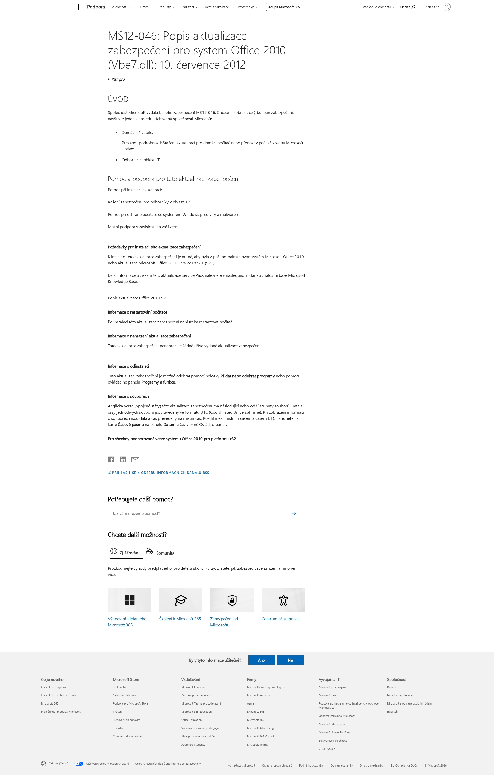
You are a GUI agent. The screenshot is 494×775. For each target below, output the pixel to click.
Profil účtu (119, 687)
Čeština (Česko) (58, 763)
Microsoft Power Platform (334, 732)
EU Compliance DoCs (404, 765)
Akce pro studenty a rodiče (198, 736)
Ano (261, 660)
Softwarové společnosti (333, 740)
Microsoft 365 (121, 7)
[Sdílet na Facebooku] (111, 458)
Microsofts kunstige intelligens (266, 687)
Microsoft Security (258, 695)
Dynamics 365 (255, 712)
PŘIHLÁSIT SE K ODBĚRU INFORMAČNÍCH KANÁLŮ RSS (160, 472)
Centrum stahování (125, 695)
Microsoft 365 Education (196, 712)
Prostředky (246, 7)
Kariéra (391, 687)
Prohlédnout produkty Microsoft (61, 712)
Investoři (392, 712)
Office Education (191, 720)
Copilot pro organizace (55, 687)
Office (144, 7)
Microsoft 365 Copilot (260, 736)
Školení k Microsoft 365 (180, 618)
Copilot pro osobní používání (59, 695)
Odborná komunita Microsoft (337, 716)
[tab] (126, 552)
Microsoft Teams (257, 744)
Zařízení (188, 7)
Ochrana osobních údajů (277, 765)
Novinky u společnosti (400, 695)
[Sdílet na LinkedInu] (121, 458)
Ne (290, 660)
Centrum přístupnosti (281, 618)
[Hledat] (293, 513)
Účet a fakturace (217, 7)
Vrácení (117, 712)
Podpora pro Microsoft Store (130, 703)
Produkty (164, 7)
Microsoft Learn (328, 695)
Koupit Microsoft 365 (284, 7)
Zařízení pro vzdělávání (195, 695)
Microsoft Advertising (260, 728)
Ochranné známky (342, 765)
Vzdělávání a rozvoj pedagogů (200, 728)
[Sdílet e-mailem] (133, 458)
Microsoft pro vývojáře (333, 687)
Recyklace (119, 728)
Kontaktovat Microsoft (241, 765)
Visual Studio (327, 749)
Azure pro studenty (193, 744)
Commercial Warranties (128, 736)
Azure (250, 703)
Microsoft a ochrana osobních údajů (409, 703)
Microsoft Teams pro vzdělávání (201, 703)
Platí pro (118, 79)
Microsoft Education (193, 687)
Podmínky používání (311, 765)
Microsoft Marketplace (333, 724)
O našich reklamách (372, 765)
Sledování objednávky (126, 720)
